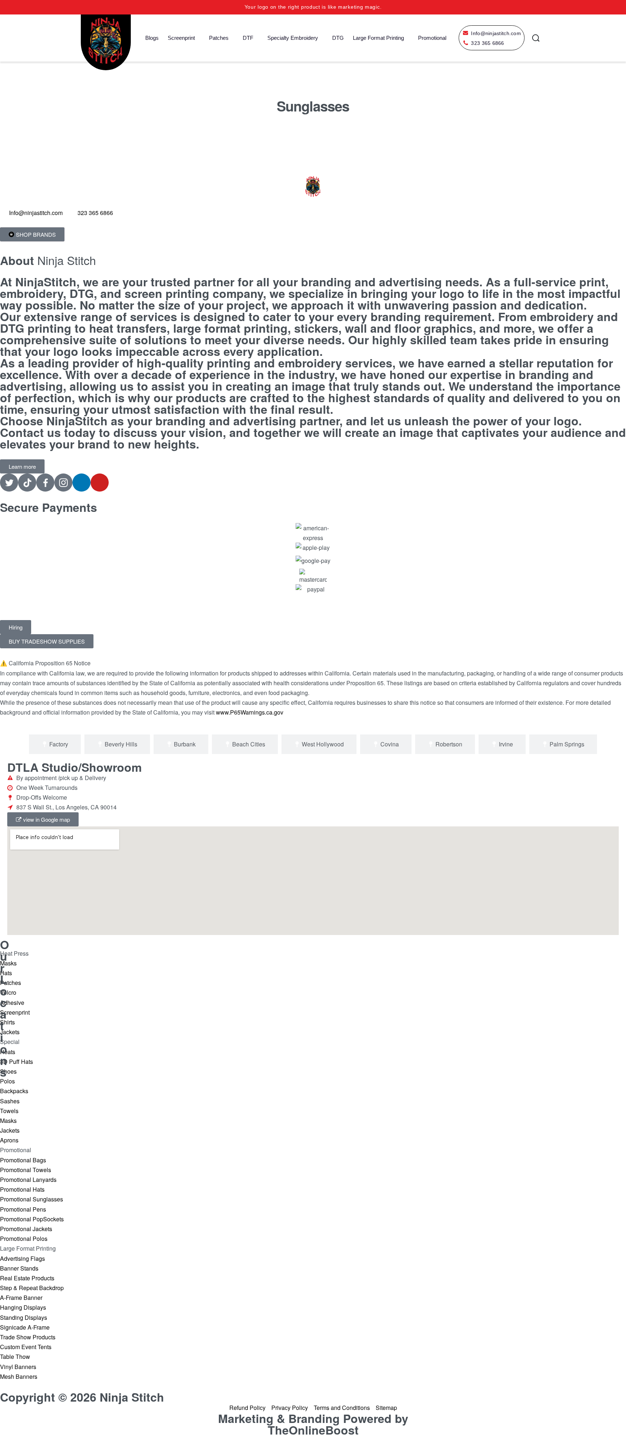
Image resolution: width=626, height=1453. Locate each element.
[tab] (55, 744)
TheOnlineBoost (313, 1430)
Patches (219, 38)
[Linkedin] (81, 482)
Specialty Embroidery (292, 38)
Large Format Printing (378, 38)
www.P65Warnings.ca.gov (249, 712)
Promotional (432, 38)
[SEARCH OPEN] (536, 38)
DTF (248, 38)
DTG (338, 38)
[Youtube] (100, 482)
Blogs (152, 38)
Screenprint (181, 38)
